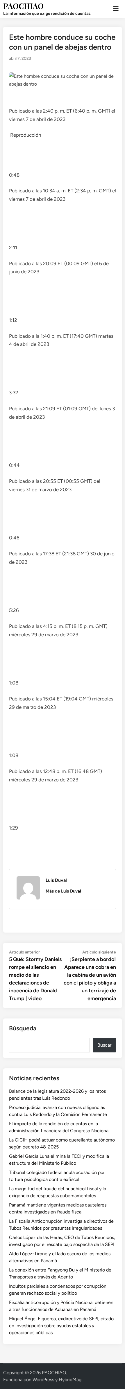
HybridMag (70, 1379)
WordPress (43, 1379)
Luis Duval (56, 880)
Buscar (104, 1045)
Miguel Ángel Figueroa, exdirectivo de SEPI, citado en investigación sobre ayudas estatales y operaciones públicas (61, 1325)
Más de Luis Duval (63, 891)
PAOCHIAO (23, 6)
